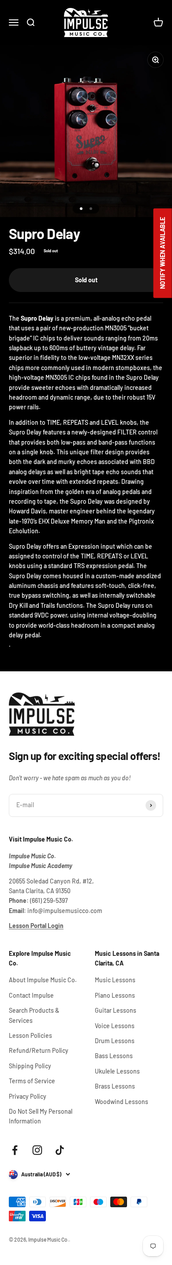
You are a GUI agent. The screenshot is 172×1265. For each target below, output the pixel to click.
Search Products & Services (34, 1015)
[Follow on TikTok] (60, 1150)
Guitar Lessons (115, 1010)
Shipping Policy (30, 1066)
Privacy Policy (27, 1096)
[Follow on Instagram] (37, 1150)
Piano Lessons (115, 995)
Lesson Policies (30, 1035)
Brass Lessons (115, 1086)
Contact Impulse (31, 995)
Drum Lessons (115, 1040)
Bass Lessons (114, 1055)
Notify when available (162, 253)
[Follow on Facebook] (15, 1150)
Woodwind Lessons (121, 1101)
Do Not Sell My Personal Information (40, 1116)
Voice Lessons (115, 1025)
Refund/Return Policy (38, 1050)
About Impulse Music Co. (43, 980)
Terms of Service (32, 1081)
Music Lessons (115, 980)
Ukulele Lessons (117, 1071)
